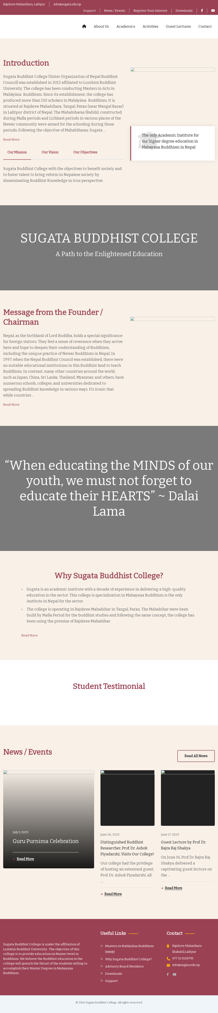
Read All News (196, 756)
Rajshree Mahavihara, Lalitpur (24, 4)
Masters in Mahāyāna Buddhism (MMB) (129, 949)
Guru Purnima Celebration (46, 841)
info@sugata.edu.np (67, 4)
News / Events (114, 11)
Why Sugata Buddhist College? (128, 959)
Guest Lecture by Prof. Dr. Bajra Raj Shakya (183, 845)
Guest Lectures (178, 26)
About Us (101, 26)
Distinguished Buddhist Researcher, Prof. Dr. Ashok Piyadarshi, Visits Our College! (127, 848)
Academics (125, 26)
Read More (11, 139)
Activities (150, 26)
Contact (205, 26)
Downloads (184, 11)
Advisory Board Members (124, 966)
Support (89, 11)
